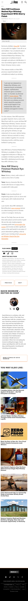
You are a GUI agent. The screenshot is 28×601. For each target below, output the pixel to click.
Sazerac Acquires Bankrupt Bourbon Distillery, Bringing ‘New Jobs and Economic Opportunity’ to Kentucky (13, 519)
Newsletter (11, 586)
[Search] (25, 2)
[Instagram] (12, 253)
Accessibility (22, 586)
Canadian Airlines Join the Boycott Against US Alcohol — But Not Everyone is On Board (12, 391)
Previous (8, 283)
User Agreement (6, 589)
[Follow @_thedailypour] (18, 577)
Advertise (5, 586)
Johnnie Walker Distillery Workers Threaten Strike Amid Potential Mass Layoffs (13, 417)
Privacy (16, 586)
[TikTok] (8, 253)
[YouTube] (4, 253)
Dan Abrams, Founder (14, 591)
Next (20, 283)
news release (14, 96)
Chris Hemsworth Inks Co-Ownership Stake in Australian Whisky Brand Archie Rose (13, 494)
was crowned (15, 208)
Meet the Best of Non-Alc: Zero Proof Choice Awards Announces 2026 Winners (13, 443)
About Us (18, 584)
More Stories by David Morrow (11, 358)
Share (4, 21)
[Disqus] (14, 543)
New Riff (16, 46)
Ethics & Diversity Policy (15, 589)
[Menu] (2, 2)
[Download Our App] (22, 2)
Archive (23, 584)
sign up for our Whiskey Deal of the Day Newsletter (13, 236)
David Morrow (4, 18)
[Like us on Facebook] (22, 577)
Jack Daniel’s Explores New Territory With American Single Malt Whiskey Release (13, 468)
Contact (23, 589)
